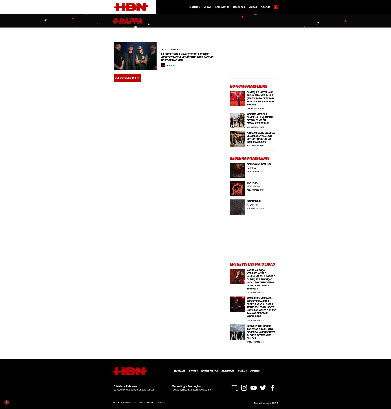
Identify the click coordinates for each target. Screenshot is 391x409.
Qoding (274, 402)
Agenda (265, 7)
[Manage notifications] (6, 402)
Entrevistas (222, 7)
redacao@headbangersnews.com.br (192, 389)
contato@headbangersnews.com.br (134, 389)
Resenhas (239, 7)
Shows (207, 7)
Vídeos (253, 7)
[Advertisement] (253, 59)
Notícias (194, 7)
